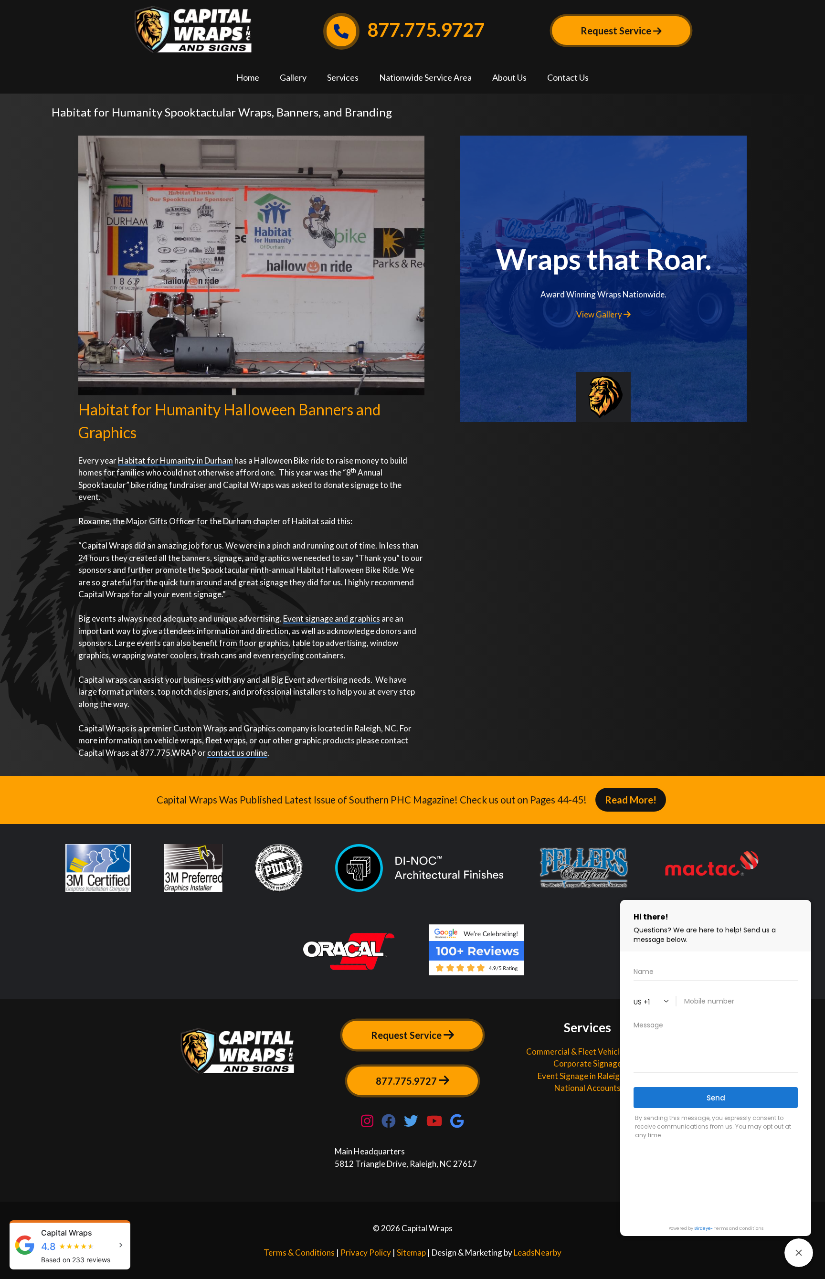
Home (247, 77)
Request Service (407, 1035)
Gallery (293, 77)
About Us (509, 77)
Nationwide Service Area (425, 77)
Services (343, 77)
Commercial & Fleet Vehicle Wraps (587, 1051)
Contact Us (568, 77)
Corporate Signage (587, 1063)
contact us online (237, 753)
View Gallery (600, 314)
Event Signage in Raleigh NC (587, 1076)
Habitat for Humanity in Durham (175, 460)
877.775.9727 (424, 29)
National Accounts (587, 1088)
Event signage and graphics (331, 618)
